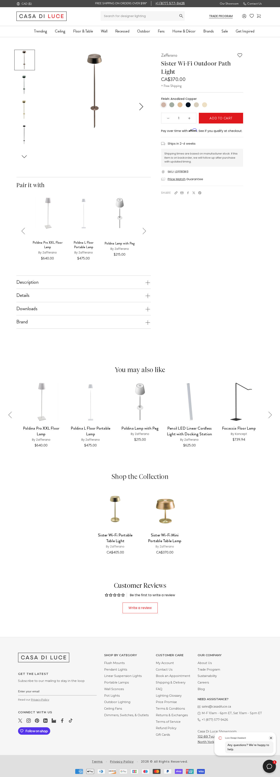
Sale (225, 31)
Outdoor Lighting (117, 702)
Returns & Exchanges (172, 715)
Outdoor (143, 31)
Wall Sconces (114, 689)
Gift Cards (163, 735)
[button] (24, 156)
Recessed (122, 31)
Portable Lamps (116, 682)
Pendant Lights (115, 669)
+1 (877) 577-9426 (170, 3)
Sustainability (207, 676)
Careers (203, 682)
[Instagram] (28, 720)
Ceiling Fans (113, 708)
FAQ (159, 689)
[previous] (51, 106)
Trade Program (209, 669)
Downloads (27, 308)
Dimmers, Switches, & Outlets (126, 715)
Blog (201, 689)
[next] (140, 106)
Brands (208, 31)
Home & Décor (184, 31)
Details (23, 295)
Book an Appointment (173, 676)
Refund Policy (166, 728)
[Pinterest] (199, 192)
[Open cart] (259, 16)
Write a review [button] (140, 607)
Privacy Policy (40, 699)
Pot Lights (112, 695)
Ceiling (60, 31)
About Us (205, 663)
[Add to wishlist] (240, 55)
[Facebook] (187, 192)
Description (27, 282)
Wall (104, 31)
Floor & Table (83, 31)
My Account (165, 663)
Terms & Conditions (170, 708)
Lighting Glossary (169, 695)
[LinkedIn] (45, 720)
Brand (22, 321)
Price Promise (166, 702)
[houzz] (54, 720)
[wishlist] (252, 16)
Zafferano (169, 55)
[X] (193, 192)
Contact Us (254, 3)
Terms (97, 761)
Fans (161, 31)
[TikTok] (70, 720)
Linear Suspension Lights (123, 676)
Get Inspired (245, 31)
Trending (40, 31)
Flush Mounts (114, 663)
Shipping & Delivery (171, 682)
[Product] (115, 508)
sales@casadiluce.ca (216, 706)
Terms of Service (168, 722)
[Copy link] (176, 192)
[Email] (181, 192)
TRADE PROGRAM (221, 16)
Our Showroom (229, 3)
